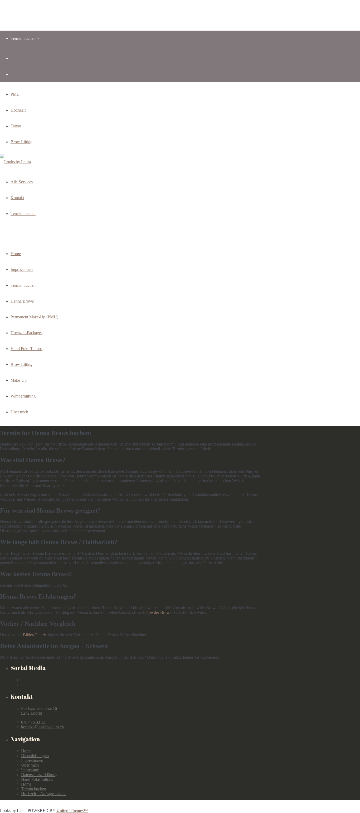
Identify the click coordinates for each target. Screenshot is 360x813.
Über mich (19, 412)
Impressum (30, 770)
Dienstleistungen (35, 755)
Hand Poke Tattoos (26, 348)
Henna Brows (22, 301)
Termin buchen (23, 285)
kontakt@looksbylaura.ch (42, 727)
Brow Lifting (21, 364)
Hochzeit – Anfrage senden (43, 793)
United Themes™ (72, 810)
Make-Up (19, 380)
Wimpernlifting (23, 396)
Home (16, 253)
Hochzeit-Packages (26, 333)
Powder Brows (158, 612)
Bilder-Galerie (35, 635)
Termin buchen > (25, 38)
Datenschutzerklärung (39, 774)
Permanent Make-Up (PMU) (34, 317)
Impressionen (22, 269)
